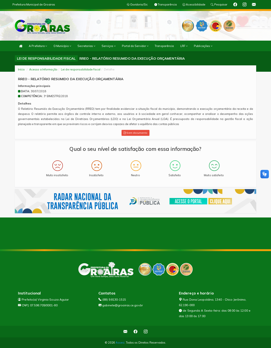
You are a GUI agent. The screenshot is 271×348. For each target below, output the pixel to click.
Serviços (108, 46)
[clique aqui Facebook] (135, 331)
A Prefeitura (37, 46)
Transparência (164, 46)
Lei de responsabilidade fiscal (80, 69)
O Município (61, 46)
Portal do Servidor (134, 46)
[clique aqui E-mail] (125, 331)
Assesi (120, 342)
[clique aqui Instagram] (145, 331)
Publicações (202, 46)
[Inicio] (21, 46)
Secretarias (85, 46)
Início (21, 69)
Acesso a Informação (43, 69)
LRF (183, 46)
